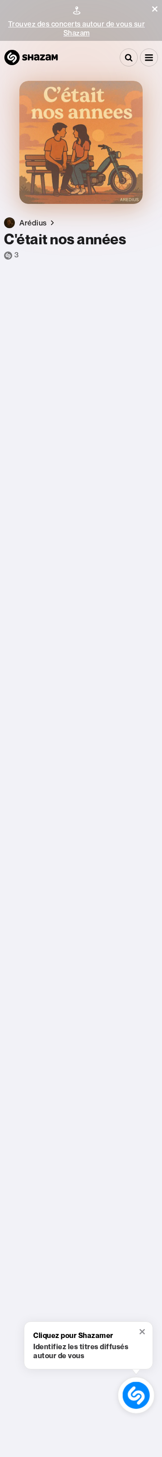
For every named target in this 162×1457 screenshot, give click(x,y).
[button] (155, 8)
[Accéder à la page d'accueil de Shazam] (31, 57)
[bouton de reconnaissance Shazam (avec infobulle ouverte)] (136, 1395)
